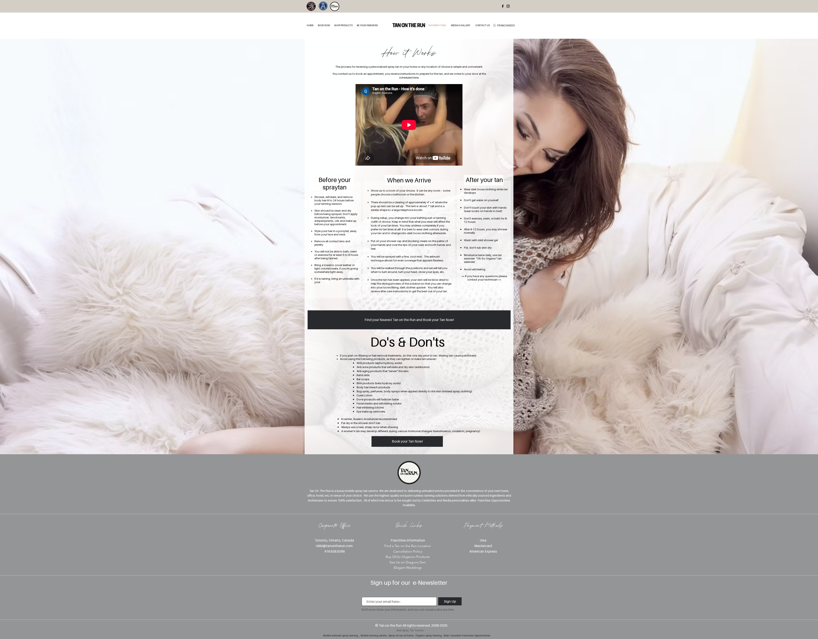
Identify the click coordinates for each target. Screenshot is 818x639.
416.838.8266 (334, 551)
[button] (324, 25)
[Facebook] (503, 6)
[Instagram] (508, 6)
